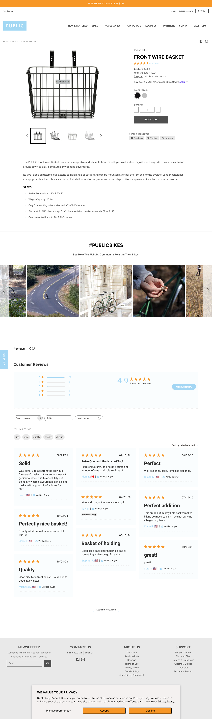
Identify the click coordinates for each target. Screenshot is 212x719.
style (26, 437)
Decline (150, 710)
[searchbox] (25, 418)
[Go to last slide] (27, 136)
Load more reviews (106, 609)
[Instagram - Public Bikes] (206, 41)
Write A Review (184, 386)
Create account (186, 11)
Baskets (16, 41)
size (17, 437)
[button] (4, 291)
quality (36, 437)
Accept (104, 710)
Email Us (89, 652)
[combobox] (58, 418)
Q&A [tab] (32, 348)
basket (48, 437)
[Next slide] (100, 136)
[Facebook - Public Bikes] (201, 41)
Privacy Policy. (166, 701)
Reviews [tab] (19, 348)
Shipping (138, 76)
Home (5, 41)
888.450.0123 (74, 652)
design (59, 437)
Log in (173, 11)
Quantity (138, 105)
